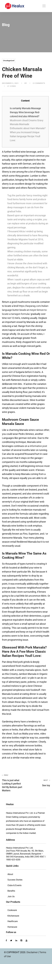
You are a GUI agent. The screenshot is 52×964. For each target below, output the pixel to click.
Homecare (12, 927)
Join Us (11, 896)
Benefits (11, 891)
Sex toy (46, 783)
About (10, 874)
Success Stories (14, 879)
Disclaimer (32, 952)
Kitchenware (13, 916)
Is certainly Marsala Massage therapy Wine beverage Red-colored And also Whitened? (25, 112)
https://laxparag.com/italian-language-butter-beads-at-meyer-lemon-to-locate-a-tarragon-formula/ (25, 309)
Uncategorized (8, 61)
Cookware (12, 910)
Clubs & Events (14, 885)
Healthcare (12, 921)
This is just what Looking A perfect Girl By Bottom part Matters (12, 783)
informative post (38, 446)
